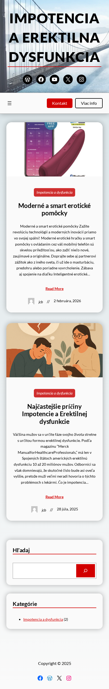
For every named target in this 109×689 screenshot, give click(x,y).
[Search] (85, 570)
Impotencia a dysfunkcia (54, 192)
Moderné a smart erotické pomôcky (54, 209)
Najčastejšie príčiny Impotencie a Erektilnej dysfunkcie (54, 414)
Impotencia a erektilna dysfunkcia (54, 37)
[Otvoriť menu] (9, 103)
